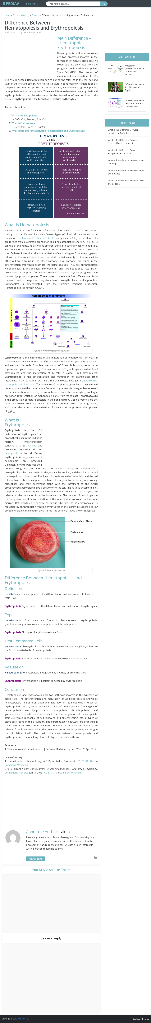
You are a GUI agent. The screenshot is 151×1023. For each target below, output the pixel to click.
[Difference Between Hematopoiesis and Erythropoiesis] (116, 103)
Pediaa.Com (23, 1018)
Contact (136, 1019)
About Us (145, 1019)
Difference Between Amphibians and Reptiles (134, 87)
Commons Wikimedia (16, 765)
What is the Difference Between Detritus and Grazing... (134, 70)
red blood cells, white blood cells (36, 238)
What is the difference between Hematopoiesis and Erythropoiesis (48, 130)
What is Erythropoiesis (24, 123)
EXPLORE (31, 4)
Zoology (36, 15)
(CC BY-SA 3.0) (85, 761)
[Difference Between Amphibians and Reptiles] (116, 87)
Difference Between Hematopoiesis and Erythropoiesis (134, 103)
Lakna (25, 32)
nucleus (32, 445)
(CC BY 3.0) (49, 772)
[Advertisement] (31, 56)
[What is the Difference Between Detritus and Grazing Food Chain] (116, 69)
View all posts (35, 858)
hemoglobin (11, 453)
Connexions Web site (16, 772)
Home (8, 15)
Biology (25, 15)
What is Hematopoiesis (24, 115)
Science (16, 15)
